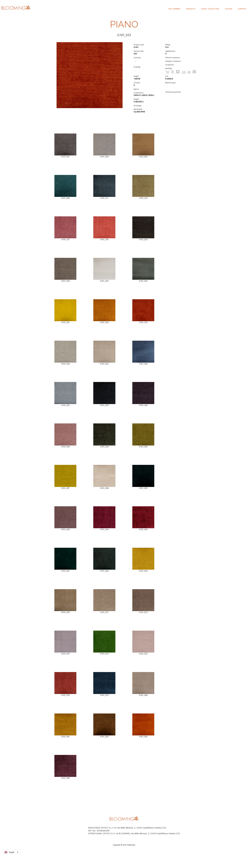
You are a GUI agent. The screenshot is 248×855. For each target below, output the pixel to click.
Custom (228, 8)
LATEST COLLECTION (210, 8)
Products (190, 8)
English (11, 852)
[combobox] (11, 852)
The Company (174, 8)
